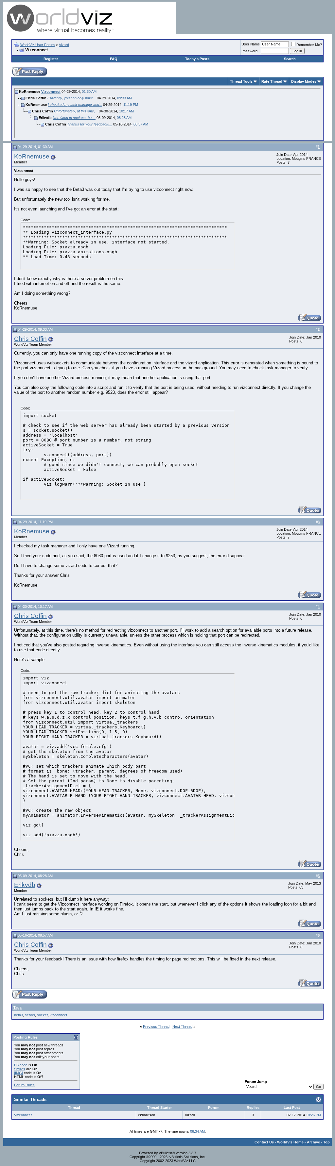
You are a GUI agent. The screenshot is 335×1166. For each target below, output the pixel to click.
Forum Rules (24, 1085)
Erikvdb (24, 884)
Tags (17, 1007)
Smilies (19, 1069)
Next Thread (182, 1026)
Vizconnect (51, 91)
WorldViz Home (290, 1142)
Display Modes (303, 81)
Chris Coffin (30, 338)
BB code (20, 1065)
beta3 (18, 1015)
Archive (313, 1142)
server (30, 1015)
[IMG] (18, 1073)
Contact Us (264, 1142)
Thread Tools (241, 81)
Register (51, 59)
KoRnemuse (31, 156)
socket (42, 1015)
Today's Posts (197, 59)
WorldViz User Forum (37, 45)
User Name (250, 44)
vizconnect (58, 1015)
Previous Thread (156, 1026)
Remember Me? (309, 45)
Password (249, 51)
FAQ (113, 59)
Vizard (64, 45)
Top (326, 1142)
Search (290, 59)
